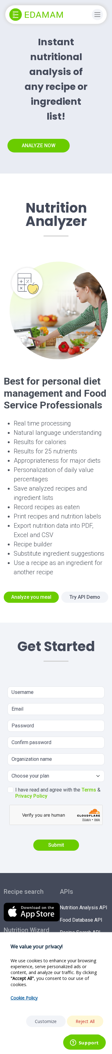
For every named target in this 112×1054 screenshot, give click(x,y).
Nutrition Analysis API (83, 908)
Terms (89, 790)
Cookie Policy (24, 998)
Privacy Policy (31, 796)
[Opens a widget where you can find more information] (84, 1043)
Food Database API (81, 920)
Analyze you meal (31, 597)
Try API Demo (84, 597)
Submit (56, 845)
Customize (46, 1021)
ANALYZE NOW (38, 145)
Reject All (85, 1021)
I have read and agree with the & (57, 793)
